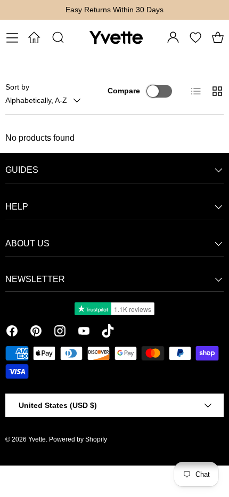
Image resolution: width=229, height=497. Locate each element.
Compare (124, 90)
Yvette (37, 439)
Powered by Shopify (78, 439)
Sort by (17, 87)
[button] (218, 37)
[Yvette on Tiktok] (107, 332)
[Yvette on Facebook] (12, 332)
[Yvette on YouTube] (84, 332)
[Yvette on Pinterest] (36, 332)
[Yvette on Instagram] (60, 332)
